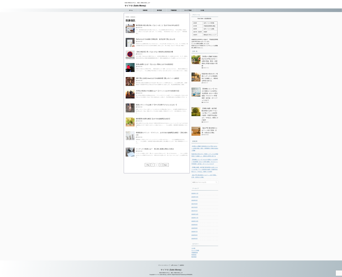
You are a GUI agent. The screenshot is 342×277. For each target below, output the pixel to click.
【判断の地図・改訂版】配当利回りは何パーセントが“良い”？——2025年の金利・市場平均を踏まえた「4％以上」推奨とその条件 (204, 169)
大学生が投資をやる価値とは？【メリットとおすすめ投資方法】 (158, 91)
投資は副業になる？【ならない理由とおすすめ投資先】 (155, 64)
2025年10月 (194, 197)
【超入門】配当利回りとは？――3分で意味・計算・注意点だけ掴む (209, 130)
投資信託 (145, 10)
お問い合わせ (174, 265)
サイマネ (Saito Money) (135, 5)
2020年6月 (194, 235)
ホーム (131, 10)
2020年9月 (194, 224)
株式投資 (159, 10)
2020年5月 (194, 238)
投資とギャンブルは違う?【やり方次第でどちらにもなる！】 (157, 104)
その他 (202, 10)
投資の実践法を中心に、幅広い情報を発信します (171, 272)
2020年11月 (194, 218)
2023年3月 (194, 200)
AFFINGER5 (189, 274)
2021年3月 (194, 204)
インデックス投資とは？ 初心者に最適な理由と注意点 (155, 149)
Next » (166, 165)
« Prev (147, 165)
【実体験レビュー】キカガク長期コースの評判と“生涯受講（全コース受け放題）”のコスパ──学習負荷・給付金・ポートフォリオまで (204, 162)
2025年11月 (194, 193)
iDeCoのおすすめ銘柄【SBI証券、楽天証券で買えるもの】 (156, 39)
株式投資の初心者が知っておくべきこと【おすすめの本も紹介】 (158, 25)
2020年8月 (194, 228)
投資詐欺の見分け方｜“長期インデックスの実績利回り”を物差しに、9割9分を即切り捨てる (204, 155)
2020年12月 (194, 214)
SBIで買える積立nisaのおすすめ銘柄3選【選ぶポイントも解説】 (158, 78)
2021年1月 (194, 211)
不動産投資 (174, 10)
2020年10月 (194, 221)
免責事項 (182, 265)
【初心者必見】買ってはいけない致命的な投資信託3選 (154, 51)
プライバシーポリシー (163, 265)
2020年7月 (194, 231)
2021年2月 (194, 207)
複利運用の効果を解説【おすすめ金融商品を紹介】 (153, 118)
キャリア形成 (187, 10)
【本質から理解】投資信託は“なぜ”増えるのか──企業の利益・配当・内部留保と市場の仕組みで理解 (209, 61)
